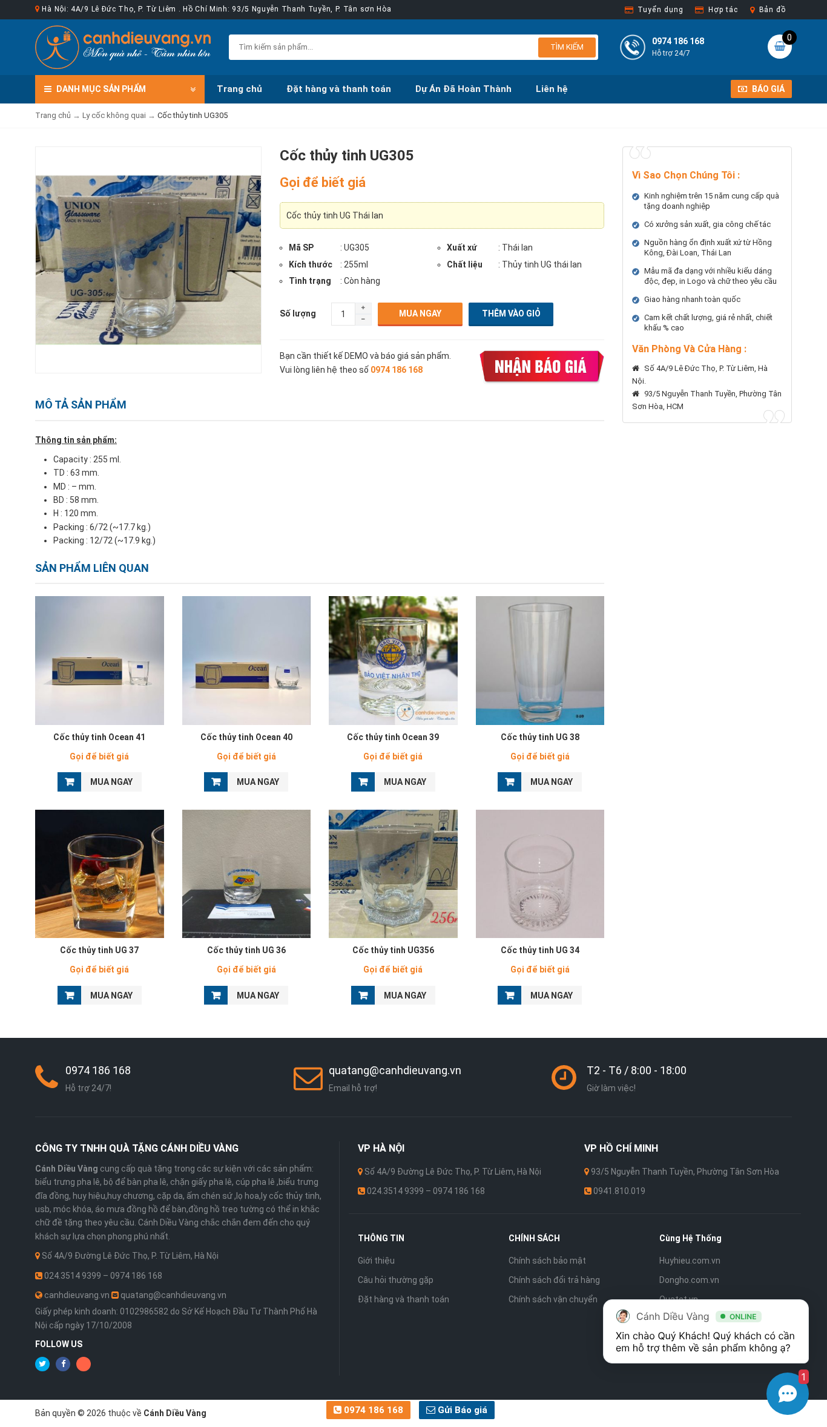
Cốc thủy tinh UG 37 (99, 950)
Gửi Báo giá (461, 1410)
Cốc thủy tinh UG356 (393, 950)
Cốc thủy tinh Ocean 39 (393, 737)
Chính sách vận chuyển (553, 1299)
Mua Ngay (420, 313)
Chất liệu (465, 264)
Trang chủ (239, 89)
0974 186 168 (372, 1410)
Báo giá (767, 89)
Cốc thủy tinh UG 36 (246, 950)
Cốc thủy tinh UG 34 (540, 950)
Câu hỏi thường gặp (395, 1280)
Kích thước (310, 264)
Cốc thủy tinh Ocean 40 (246, 737)
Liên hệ (552, 89)
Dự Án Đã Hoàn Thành (463, 89)
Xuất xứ (462, 247)
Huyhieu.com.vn (689, 1260)
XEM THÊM (99, 657)
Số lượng (298, 313)
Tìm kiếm (567, 46)
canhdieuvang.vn (77, 1295)
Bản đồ (772, 9)
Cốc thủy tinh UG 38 (540, 737)
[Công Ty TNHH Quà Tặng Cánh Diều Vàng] (123, 46)
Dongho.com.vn (689, 1280)
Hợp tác (722, 9)
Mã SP (301, 247)
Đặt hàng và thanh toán (338, 89)
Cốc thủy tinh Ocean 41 (99, 737)
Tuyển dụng (660, 9)
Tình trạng (310, 281)
